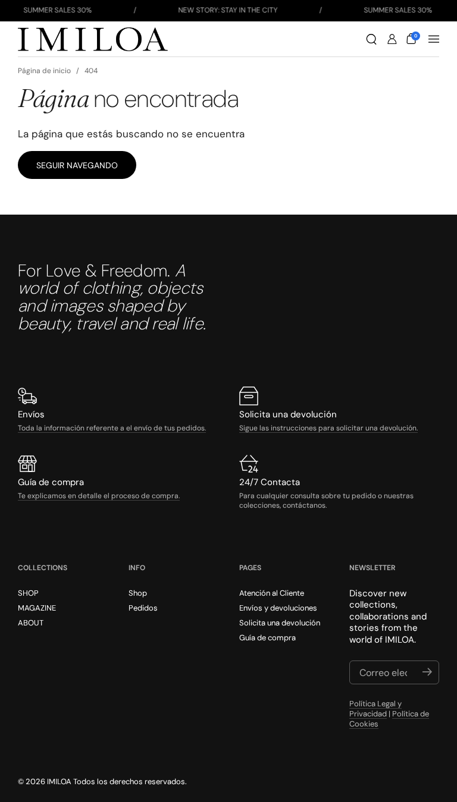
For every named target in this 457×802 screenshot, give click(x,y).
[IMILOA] (93, 39)
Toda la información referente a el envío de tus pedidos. (112, 428)
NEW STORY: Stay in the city (227, 10)
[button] (371, 39)
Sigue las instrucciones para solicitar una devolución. (328, 428)
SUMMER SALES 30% (57, 10)
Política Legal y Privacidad (375, 709)
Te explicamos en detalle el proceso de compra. (99, 496)
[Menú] (433, 39)
